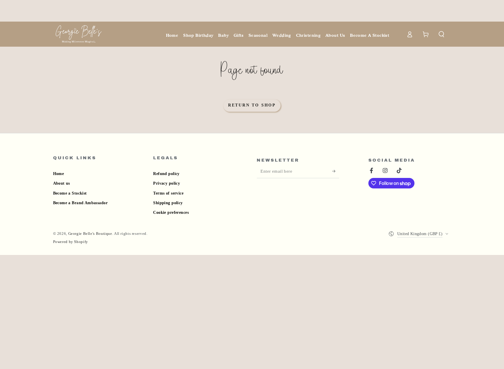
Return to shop (252, 105)
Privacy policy (166, 183)
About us (61, 183)
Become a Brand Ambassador (80, 203)
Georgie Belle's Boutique (90, 234)
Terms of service (168, 193)
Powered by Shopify (70, 242)
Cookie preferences (171, 212)
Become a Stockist (70, 193)
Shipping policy (168, 203)
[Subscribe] (335, 171)
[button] (442, 34)
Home (58, 174)
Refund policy (166, 174)
